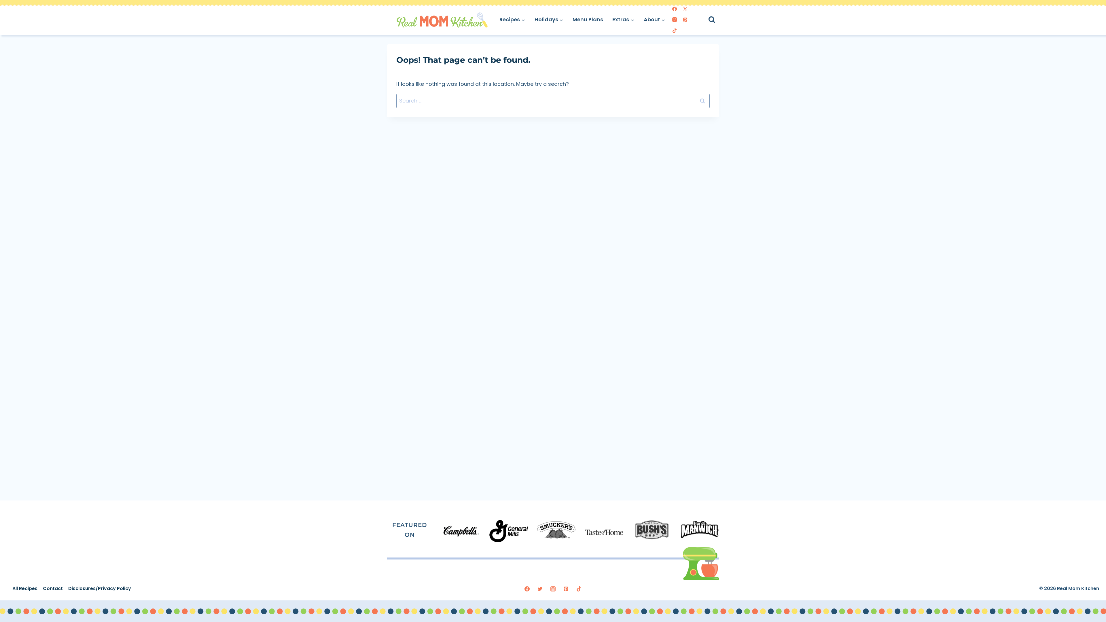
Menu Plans (588, 19)
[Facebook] (674, 9)
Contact (53, 588)
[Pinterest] (685, 19)
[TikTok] (674, 30)
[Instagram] (674, 19)
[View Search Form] (717, 19)
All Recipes (24, 588)
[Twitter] (685, 9)
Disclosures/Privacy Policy (99, 588)
